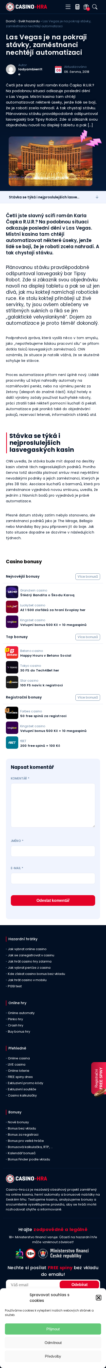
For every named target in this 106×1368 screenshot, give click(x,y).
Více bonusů (88, 576)
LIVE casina (16, 1064)
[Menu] (67, 7)
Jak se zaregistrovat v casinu (31, 955)
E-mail (17, 868)
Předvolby (53, 1356)
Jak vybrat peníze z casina (29, 967)
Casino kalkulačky (22, 1095)
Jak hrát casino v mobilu (27, 980)
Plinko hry (15, 1019)
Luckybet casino (32, 605)
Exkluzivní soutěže (22, 1089)
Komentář (20, 778)
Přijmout (53, 1329)
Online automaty (21, 1013)
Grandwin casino (33, 590)
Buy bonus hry (19, 1031)
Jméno (17, 841)
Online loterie (18, 1070)
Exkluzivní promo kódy (25, 1083)
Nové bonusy (18, 1122)
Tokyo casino (30, 666)
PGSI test (15, 986)
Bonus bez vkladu (22, 1128)
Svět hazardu (29, 21)
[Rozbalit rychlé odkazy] (97, 197)
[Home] (26, 10)
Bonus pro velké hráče (26, 1140)
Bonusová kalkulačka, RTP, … (30, 1147)
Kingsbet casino (32, 620)
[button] (98, 1297)
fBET (23, 741)
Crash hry (15, 1025)
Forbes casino (31, 711)
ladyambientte (30, 72)
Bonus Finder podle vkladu (29, 1159)
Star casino (29, 680)
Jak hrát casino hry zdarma (30, 961)
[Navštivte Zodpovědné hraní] (21, 1257)
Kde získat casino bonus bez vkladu (36, 973)
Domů (11, 21)
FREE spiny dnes (20, 1076)
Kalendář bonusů (21, 1153)
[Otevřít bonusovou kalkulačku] (76, 7)
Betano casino (31, 651)
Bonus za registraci (23, 1134)
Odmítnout (53, 1343)
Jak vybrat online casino (27, 949)
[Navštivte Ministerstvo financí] (70, 1257)
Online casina (19, 1058)
